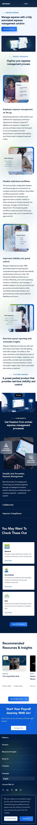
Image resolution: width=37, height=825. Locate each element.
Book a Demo (9, 29)
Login (26, 3)
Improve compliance (12, 514)
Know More (8, 560)
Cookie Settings (11, 818)
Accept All (26, 818)
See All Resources (16, 699)
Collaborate (8, 505)
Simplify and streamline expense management (13, 475)
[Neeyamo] (6, 3)
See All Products (18, 624)
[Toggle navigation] (34, 3)
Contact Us (18, 728)
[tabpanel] (15, 673)
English (5, 779)
